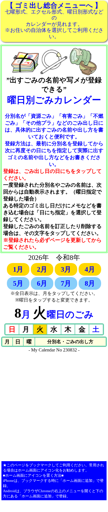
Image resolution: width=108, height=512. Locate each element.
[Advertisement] (54, 406)
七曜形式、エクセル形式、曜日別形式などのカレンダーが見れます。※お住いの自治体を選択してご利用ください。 (54, 20)
